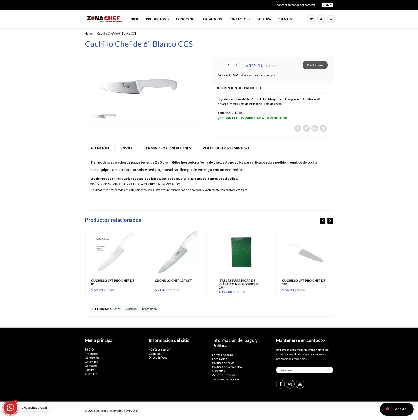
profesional (149, 309)
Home (89, 33)
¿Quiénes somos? (160, 349)
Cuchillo (131, 309)
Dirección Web (158, 357)
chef (117, 309)
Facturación (219, 359)
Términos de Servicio (225, 379)
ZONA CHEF (131, 410)
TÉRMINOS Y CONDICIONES (167, 148)
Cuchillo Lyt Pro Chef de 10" (303, 282)
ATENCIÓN (99, 148)
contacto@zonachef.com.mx (296, 5)
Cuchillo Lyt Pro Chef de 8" (111, 282)
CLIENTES (285, 19)
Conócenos (186, 19)
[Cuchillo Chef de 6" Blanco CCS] (145, 81)
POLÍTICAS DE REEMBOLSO (226, 148)
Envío (236, 75)
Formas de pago (222, 354)
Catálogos (212, 19)
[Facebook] (280, 384)
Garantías (218, 371)
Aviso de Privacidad (224, 375)
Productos (156, 19)
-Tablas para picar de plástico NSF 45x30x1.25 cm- (238, 284)
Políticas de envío (223, 363)
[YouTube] (300, 384)
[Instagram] (290, 384)
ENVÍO (126, 148)
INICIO (135, 19)
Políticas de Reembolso (227, 367)
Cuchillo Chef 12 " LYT (172, 281)
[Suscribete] (327, 370)
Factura (264, 19)
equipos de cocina (113, 169)
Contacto (237, 19)
